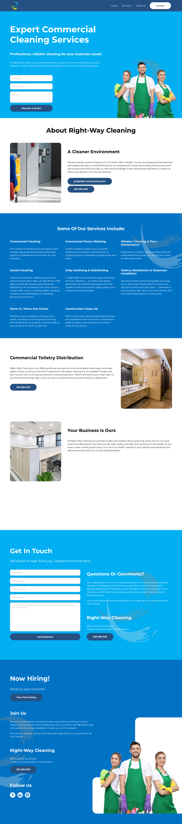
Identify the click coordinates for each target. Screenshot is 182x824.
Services (126, 5)
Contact (160, 5)
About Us (140, 5)
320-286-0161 (81, 189)
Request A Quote (31, 108)
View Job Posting (26, 697)
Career (114, 5)
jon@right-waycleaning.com (90, 181)
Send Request (45, 637)
